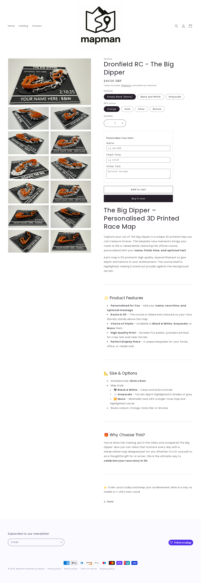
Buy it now (138, 198)
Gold (127, 109)
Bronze (157, 109)
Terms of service (88, 568)
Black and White (151, 96)
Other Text (113, 166)
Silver (141, 109)
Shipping (126, 85)
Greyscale (175, 96)
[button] (176, 26)
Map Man (20, 568)
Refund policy (70, 568)
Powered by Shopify (35, 568)
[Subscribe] (60, 542)
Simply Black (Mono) (120, 96)
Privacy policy (54, 568)
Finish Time (113, 155)
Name (110, 143)
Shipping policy (107, 568)
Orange (111, 109)
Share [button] (110, 501)
